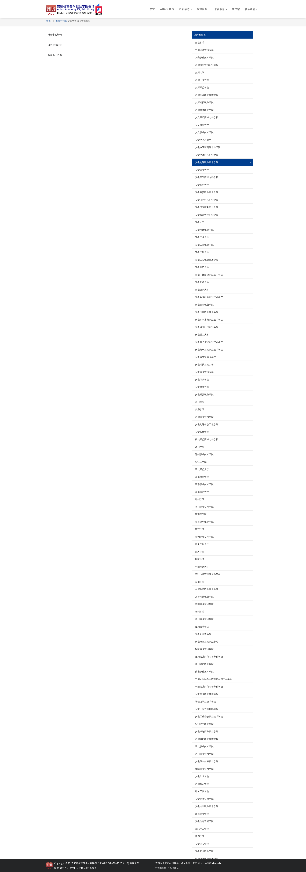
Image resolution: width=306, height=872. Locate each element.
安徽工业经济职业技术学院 (209, 716)
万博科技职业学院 (204, 596)
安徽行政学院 (202, 379)
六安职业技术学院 (204, 57)
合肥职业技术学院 (204, 416)
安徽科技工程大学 (204, 364)
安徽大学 (199, 222)
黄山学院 (199, 581)
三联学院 (199, 42)
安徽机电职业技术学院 (206, 312)
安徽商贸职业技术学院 (206, 192)
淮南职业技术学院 (204, 484)
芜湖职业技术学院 (204, 536)
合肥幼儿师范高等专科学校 (209, 656)
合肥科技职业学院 (204, 102)
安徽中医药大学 (203, 139)
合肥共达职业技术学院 (206, 589)
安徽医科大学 (202, 184)
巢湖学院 (199, 409)
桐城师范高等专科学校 (206, 439)
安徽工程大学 (202, 252)
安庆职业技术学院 (204, 132)
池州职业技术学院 (204, 454)
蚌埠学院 (199, 551)
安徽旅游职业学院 (204, 304)
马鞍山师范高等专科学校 (208, 574)
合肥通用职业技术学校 (206, 738)
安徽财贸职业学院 (204, 394)
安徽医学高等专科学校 (206, 177)
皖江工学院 (201, 461)
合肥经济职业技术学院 (206, 858)
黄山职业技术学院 (204, 671)
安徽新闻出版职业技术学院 (209, 297)
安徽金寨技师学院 (204, 798)
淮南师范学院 (202, 476)
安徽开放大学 (202, 282)
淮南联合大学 (202, 491)
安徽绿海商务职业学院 (206, 731)
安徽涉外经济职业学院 (206, 327)
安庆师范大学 (202, 124)
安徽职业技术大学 (204, 371)
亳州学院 (199, 611)
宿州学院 (199, 401)
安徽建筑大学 (202, 289)
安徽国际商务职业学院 (206, 207)
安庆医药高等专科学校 (206, 117)
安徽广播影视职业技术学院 (209, 274)
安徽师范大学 (202, 267)
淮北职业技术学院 (204, 746)
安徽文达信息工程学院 (206, 424)
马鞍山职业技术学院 (205, 701)
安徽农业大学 (202, 169)
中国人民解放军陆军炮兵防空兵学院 (213, 678)
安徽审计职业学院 (204, 229)
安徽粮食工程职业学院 (206, 641)
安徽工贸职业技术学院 (206, 259)
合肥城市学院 (202, 783)
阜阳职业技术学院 (204, 604)
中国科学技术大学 (204, 49)
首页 (152, 9)
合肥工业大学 (202, 79)
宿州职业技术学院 (204, 753)
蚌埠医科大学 (202, 544)
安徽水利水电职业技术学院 (209, 319)
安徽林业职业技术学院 (206, 693)
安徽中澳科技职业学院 (206, 154)
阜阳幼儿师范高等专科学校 (209, 686)
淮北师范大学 (202, 469)
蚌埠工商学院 (202, 791)
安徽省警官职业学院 (205, 356)
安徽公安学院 (202, 843)
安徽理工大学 (202, 334)
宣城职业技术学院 (204, 768)
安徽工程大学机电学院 (206, 708)
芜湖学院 (199, 836)
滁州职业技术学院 (204, 506)
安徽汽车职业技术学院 (206, 806)
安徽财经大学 (202, 386)
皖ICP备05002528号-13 (115, 863)
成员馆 (236, 9)
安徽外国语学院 (203, 634)
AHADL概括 (167, 9)
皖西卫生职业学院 (204, 521)
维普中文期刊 (55, 34)
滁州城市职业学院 (204, 664)
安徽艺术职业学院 (204, 851)
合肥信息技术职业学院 (206, 64)
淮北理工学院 (202, 828)
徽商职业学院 (202, 813)
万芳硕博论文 (55, 44)
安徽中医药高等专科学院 (208, 147)
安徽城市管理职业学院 (206, 214)
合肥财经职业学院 (204, 109)
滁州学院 (199, 499)
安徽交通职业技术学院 (206, 162)
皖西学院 (199, 529)
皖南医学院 (201, 514)
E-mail (216, 863)
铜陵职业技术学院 (204, 649)
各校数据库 (61, 20)
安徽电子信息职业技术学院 (209, 342)
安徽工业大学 (202, 237)
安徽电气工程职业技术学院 (209, 349)
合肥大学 (199, 72)
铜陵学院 (199, 559)
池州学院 (199, 446)
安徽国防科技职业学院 (206, 199)
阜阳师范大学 (202, 566)
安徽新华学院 (202, 431)
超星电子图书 (55, 54)
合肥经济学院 (202, 626)
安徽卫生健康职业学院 (206, 761)
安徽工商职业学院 (204, 244)
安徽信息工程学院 (204, 821)
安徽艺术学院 (202, 776)
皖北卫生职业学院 (204, 723)
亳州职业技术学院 (204, 619)
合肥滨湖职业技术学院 (206, 94)
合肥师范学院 (202, 87)
